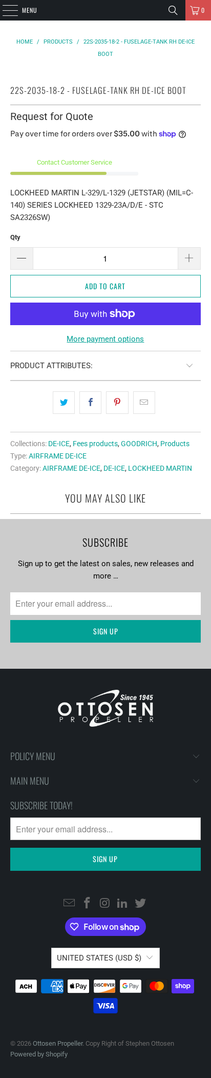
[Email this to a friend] (144, 402)
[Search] (173, 10)
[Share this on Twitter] (64, 402)
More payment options (105, 339)
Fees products (95, 444)
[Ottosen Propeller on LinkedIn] (123, 903)
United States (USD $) (99, 958)
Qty (15, 237)
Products (174, 444)
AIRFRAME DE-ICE (58, 456)
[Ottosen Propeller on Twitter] (141, 903)
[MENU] (4, 10)
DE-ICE (59, 444)
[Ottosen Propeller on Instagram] (105, 903)
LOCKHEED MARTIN (160, 468)
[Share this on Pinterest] (117, 402)
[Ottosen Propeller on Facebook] (87, 903)
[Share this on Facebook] (90, 402)
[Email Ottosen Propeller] (69, 903)
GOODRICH (139, 444)
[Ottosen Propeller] (105, 10)
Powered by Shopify (39, 1054)
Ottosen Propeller (57, 1043)
